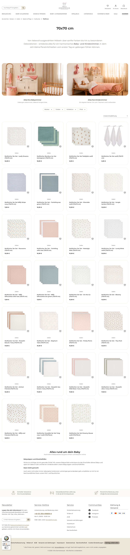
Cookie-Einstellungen (95, 543)
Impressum (71, 523)
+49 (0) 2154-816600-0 (43, 514)
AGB (25, 527)
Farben (58, 109)
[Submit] (28, 519)
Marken (47, 109)
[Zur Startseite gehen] (64, 6)
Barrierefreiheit (72, 530)
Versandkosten (59, 547)
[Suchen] (23, 8)
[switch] (6, 548)
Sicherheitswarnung (73, 510)
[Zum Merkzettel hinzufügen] (28, 146)
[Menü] (9, 536)
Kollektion (70, 109)
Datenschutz (71, 527)
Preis (81, 109)
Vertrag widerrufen (112, 543)
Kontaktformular (51, 520)
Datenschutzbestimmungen (19, 525)
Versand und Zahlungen (75, 520)
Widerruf (70, 513)
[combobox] (12, 8)
